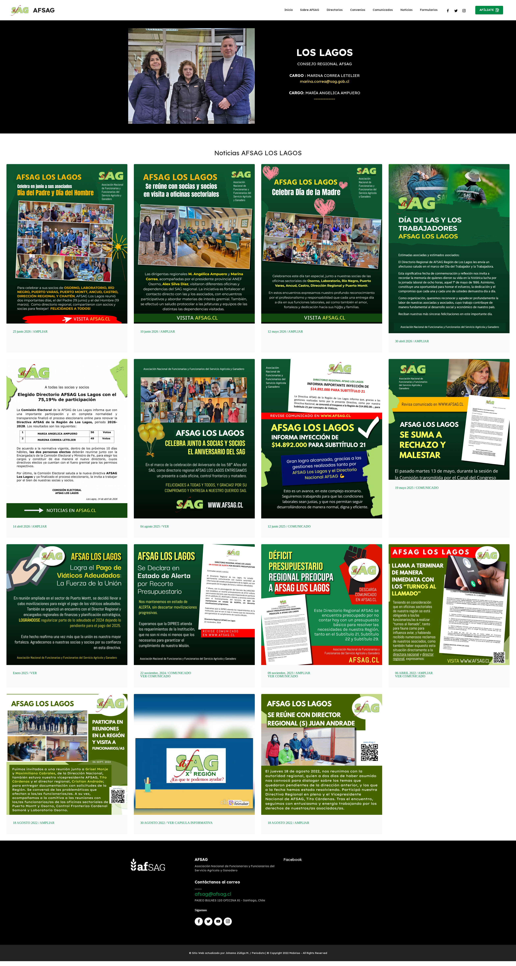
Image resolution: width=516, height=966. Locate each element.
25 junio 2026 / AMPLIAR (30, 331)
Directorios (335, 10)
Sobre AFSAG (309, 10)
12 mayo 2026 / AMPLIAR (285, 331)
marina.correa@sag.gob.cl (324, 81)
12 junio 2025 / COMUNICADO (289, 526)
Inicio (288, 10)
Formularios (429, 10)
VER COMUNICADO (155, 676)
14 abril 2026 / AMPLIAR (30, 526)
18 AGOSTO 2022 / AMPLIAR (33, 822)
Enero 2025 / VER (25, 673)
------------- (324, 98)
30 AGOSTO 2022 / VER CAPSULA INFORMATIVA (176, 822)
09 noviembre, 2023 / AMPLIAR (289, 673)
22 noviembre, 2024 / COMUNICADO (165, 673)
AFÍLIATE (487, 10)
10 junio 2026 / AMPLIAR (157, 331)
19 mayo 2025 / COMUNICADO (417, 487)
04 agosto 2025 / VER (154, 526)
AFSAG (44, 10)
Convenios (357, 10)
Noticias (407, 10)
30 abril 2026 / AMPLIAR (412, 341)
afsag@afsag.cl (213, 894)
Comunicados (383, 10)
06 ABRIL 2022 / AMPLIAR (414, 673)
